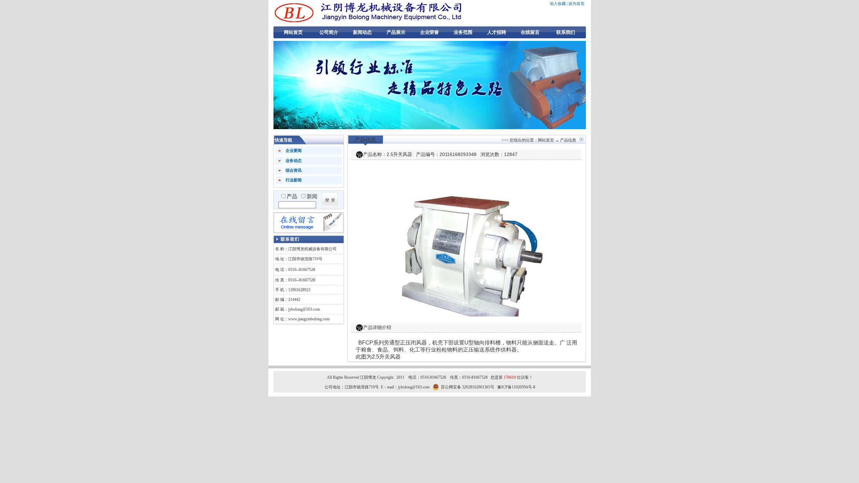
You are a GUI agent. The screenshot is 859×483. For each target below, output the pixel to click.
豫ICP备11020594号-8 (516, 387)
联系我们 (565, 32)
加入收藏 (558, 3)
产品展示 (396, 32)
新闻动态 (362, 32)
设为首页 (576, 3)
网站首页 (293, 32)
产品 (292, 196)
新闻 (312, 196)
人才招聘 (496, 32)
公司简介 (328, 32)
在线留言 (530, 32)
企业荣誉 (429, 32)
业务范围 (463, 32)
